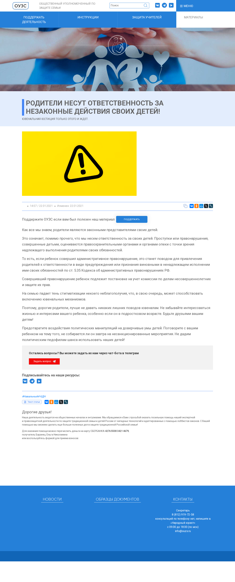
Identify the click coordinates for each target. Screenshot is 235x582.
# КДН (42, 396)
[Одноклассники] (196, 206)
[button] (186, 6)
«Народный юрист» (182, 522)
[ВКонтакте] (192, 206)
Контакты (183, 499)
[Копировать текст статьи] (185, 206)
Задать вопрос (42, 361)
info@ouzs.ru (183, 531)
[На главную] (20, 5)
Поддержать (132, 219)
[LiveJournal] (211, 206)
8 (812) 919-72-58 (183, 514)
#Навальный (30, 396)
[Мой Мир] (201, 206)
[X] (206, 206)
